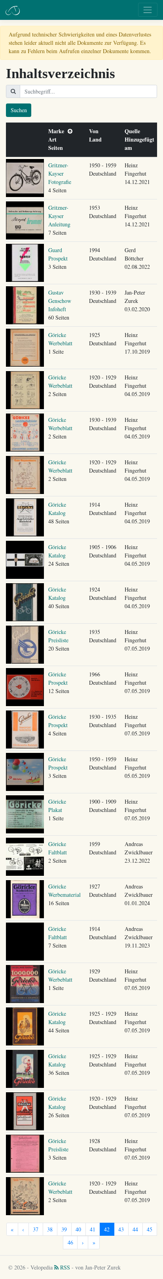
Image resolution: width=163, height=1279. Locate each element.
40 (78, 1229)
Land (97, 139)
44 (135, 1229)
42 (107, 1229)
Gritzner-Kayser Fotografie (59, 173)
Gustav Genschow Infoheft (59, 301)
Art (54, 139)
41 (92, 1229)
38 (50, 1229)
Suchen (19, 110)
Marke (58, 131)
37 (35, 1229)
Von (95, 131)
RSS (64, 1267)
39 (64, 1229)
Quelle (134, 131)
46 (70, 1242)
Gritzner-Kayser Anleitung (59, 216)
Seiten (57, 148)
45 (149, 1229)
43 (121, 1229)
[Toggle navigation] (147, 10)
